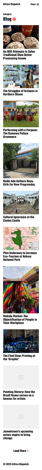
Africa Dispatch (11, 4)
